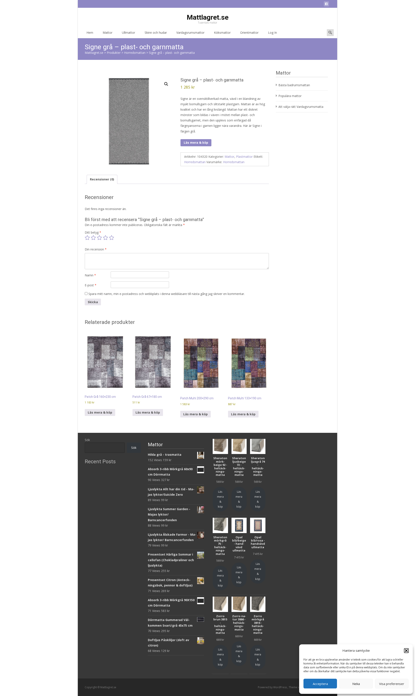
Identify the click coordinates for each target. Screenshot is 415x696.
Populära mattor (290, 96)
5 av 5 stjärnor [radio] (111, 237)
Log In (272, 32)
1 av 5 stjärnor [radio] (87, 237)
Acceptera (320, 684)
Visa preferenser (391, 684)
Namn (90, 275)
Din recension (96, 249)
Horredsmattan (195, 162)
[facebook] (326, 5)
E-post (90, 285)
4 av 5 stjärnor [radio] (105, 237)
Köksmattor (222, 32)
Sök (87, 440)
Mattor (107, 32)
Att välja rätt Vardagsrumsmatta (300, 107)
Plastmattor (244, 156)
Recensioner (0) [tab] (102, 179)
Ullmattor (128, 32)
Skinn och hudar (156, 32)
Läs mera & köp (196, 142)
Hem (89, 32)
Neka (356, 684)
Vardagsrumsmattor (190, 32)
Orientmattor (249, 32)
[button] (406, 650)
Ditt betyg (93, 232)
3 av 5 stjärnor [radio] (99, 237)
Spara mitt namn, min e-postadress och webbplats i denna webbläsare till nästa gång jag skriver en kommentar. (166, 294)
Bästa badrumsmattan (294, 85)
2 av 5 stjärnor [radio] (93, 237)
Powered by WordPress (272, 687)
